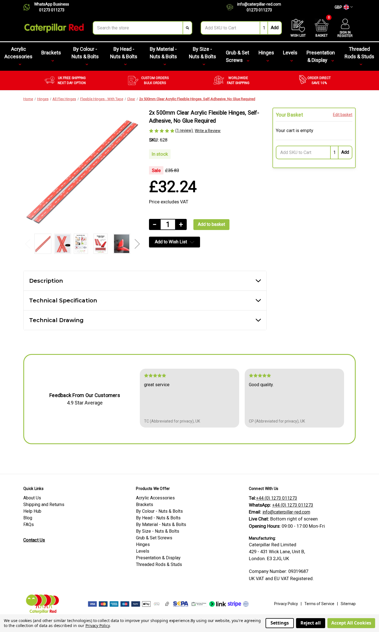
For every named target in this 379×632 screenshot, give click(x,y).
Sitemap (348, 603)
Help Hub (32, 511)
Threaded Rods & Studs (359, 52)
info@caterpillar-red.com (259, 4)
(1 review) (184, 130)
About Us (32, 497)
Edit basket (342, 114)
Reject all (310, 623)
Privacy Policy (286, 603)
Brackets (51, 52)
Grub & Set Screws (237, 56)
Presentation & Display (321, 56)
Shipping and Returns (43, 504)
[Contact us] (231, 7)
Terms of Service (319, 603)
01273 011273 (51, 10)
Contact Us (34, 540)
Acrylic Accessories (18, 52)
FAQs (28, 524)
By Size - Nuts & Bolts (202, 52)
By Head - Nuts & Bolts (123, 52)
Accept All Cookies (351, 623)
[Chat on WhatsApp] (28, 7)
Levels (290, 52)
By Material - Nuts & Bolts (163, 52)
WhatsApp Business (51, 4)
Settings (280, 623)
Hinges (266, 52)
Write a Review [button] (208, 130)
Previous (27, 243)
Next (137, 243)
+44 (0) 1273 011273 (276, 498)
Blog (27, 517)
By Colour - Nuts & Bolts (85, 52)
